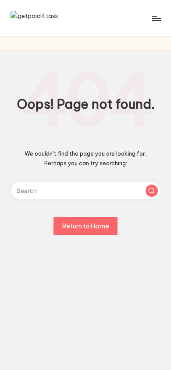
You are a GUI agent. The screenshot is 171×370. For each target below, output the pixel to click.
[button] (152, 191)
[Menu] (156, 18)
